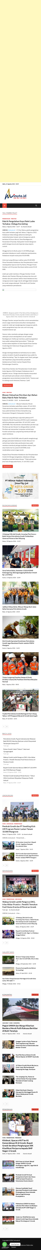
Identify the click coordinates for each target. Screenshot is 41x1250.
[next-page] (6, 726)
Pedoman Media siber (26, 1245)
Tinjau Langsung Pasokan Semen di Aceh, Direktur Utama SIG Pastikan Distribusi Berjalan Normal (19, 679)
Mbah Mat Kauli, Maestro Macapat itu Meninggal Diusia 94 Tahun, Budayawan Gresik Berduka (27, 1093)
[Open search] (36, 205)
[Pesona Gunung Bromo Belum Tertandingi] (8, 968)
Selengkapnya (6, 385)
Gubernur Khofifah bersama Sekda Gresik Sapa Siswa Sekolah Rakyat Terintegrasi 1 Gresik (27, 1219)
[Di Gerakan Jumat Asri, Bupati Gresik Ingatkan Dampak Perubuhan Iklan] (8, 842)
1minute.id (11, 230)
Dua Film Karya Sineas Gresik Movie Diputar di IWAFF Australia (27, 1056)
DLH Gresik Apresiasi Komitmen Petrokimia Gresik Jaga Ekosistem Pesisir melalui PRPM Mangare (18, 643)
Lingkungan (9, 823)
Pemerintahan (6, 218)
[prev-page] (3, 726)
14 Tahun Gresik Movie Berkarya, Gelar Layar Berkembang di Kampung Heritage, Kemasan (27, 1067)
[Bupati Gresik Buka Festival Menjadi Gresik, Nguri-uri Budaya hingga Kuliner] (8, 931)
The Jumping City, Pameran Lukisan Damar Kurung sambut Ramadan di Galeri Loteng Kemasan (26, 1080)
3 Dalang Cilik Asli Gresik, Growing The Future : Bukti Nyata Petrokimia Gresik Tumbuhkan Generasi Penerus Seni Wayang (19, 536)
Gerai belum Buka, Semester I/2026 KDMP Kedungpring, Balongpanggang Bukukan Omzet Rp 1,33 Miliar (19, 572)
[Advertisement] (20, 91)
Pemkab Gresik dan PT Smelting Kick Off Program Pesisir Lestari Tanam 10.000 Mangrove (18, 829)
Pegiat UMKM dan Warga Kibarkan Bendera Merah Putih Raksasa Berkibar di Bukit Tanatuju (20, 1028)
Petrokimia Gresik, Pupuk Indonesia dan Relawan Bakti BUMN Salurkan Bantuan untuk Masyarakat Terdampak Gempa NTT (19, 741)
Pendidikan (18, 1137)
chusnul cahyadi (27, 226)
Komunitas (16, 1023)
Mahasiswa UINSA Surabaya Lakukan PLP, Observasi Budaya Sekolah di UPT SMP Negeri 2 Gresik (26, 1206)
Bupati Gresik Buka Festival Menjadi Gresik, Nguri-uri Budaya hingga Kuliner (27, 933)
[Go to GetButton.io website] (5, 1248)
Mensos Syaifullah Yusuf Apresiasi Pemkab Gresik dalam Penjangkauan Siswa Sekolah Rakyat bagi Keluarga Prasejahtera (26, 1192)
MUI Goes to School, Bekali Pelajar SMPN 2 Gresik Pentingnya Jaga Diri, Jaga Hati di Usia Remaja (27, 1164)
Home (4, 392)
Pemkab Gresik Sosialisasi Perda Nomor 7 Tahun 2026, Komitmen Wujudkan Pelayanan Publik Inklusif (19, 778)
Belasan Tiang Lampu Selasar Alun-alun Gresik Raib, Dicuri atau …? (27, 959)
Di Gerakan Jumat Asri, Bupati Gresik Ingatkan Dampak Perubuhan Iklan (26, 844)
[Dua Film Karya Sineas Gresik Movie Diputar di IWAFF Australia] (8, 1055)
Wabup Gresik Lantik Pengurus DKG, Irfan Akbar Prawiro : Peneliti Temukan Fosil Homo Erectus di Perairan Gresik (19, 759)
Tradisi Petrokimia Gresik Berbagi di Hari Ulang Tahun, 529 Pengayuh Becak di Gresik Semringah (19, 715)
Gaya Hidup (5, 1023)
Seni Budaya (18, 899)
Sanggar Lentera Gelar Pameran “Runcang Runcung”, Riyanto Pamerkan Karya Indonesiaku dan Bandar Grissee (27, 1044)
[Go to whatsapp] (4, 1244)
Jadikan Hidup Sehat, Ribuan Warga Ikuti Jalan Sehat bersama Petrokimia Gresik (19, 608)
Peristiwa (13, 218)
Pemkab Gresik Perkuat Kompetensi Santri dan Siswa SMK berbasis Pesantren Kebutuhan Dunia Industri (25, 1178)
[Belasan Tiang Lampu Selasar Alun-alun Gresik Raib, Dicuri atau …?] (8, 957)
